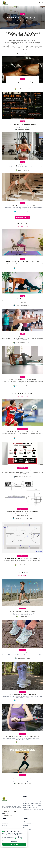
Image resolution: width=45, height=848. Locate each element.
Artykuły (25, 796)
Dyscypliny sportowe (22, 429)
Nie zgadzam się (14, 841)
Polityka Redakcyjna (38, 835)
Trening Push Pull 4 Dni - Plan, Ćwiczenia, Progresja (33, 801)
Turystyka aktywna (26, 825)
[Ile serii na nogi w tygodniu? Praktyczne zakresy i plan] (22, 69)
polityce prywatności (18, 838)
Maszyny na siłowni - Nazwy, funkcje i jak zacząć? (32, 805)
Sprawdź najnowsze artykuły (22, 217)
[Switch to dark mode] (40, 3)
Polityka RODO (30, 835)
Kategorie (25, 818)
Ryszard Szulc (4, 825)
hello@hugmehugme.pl (7, 815)
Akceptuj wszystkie (14, 844)
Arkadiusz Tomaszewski (6, 823)
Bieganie (22, 608)
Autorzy (4, 818)
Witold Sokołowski (5, 821)
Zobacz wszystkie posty (22, 226)
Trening (22, 14)
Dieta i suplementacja (27, 823)
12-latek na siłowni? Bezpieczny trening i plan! (32, 803)
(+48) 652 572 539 (6, 813)
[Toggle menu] (42, 2)
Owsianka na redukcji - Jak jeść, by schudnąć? (31, 807)
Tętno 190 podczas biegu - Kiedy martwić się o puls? (33, 799)
